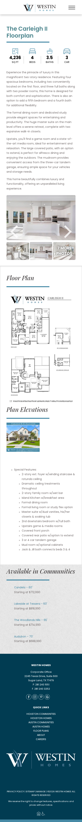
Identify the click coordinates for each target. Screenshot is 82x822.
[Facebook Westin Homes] (28, 699)
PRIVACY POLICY (15, 792)
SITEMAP (30, 792)
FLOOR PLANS (41, 731)
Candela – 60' (23, 587)
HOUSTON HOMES (41, 718)
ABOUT (41, 735)
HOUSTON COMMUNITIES (41, 714)
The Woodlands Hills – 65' (30, 620)
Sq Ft (15, 62)
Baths (50, 62)
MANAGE (41, 792)
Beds (32, 62)
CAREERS (41, 739)
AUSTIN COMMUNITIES (41, 722)
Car (66, 62)
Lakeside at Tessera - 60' (30, 604)
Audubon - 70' (23, 636)
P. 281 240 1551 (41, 685)
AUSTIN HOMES (41, 727)
